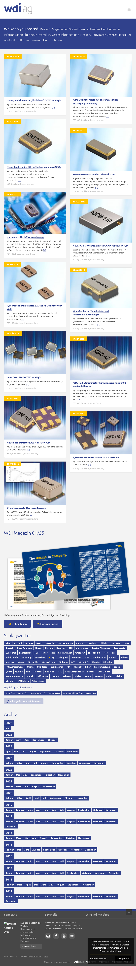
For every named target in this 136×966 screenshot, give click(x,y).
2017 (9, 832)
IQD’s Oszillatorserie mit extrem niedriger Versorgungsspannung (95, 101)
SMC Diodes (104, 671)
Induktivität (12, 657)
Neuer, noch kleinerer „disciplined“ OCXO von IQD (34, 100)
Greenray (80, 652)
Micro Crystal (48, 662)
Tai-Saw (67, 676)
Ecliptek (60, 647)
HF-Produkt (94, 652)
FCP (8, 111)
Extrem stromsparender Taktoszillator (94, 174)
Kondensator (99, 657)
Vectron (98, 676)
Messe (21, 662)
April (18, 739)
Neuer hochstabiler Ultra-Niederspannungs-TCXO (34, 167)
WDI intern (23, 681)
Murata (96, 662)
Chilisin (103, 643)
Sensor (90, 671)
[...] (53, 107)
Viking (119, 676)
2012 (9, 891)
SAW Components (74, 671)
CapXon (80, 643)
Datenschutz (36, 956)
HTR (106, 652)
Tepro (88, 676)
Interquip (27, 657)
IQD (12, 111)
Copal (127, 643)
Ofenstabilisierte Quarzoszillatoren (26, 507)
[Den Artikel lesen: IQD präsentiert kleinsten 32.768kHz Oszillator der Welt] (35, 282)
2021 (9, 781)
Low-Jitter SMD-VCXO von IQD (23, 377)
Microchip (33, 662)
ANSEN (29, 643)
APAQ (39, 643)
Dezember (99, 763)
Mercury (10, 662)
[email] (48, 936)
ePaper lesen (30, 946)
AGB (46, 956)
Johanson (76, 657)
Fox (53, 652)
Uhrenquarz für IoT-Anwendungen (25, 236)
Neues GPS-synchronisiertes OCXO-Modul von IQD (100, 245)
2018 (9, 816)
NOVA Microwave (15, 666)
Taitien (77, 676)
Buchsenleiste (65, 643)
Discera (49, 647)
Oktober (52, 739)
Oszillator (19, 111)
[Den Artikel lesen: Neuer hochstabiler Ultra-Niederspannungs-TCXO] (35, 141)
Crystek (10, 647)
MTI (73, 662)
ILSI (113, 652)
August (32, 751)
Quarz (32, 253)
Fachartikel (25, 652)
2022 (9, 769)
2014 (9, 868)
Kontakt (113, 657)
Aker (8, 643)
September (38, 739)
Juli (23, 751)
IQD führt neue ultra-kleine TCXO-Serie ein (96, 457)
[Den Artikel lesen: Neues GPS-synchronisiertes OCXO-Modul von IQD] (101, 221)
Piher (88, 666)
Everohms (11, 652)
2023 (9, 758)
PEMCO (20, 453)
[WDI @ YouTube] (64, 936)
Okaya (30, 666)
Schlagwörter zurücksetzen (25, 701)
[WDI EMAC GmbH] (79, 962)
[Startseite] (18, 8)
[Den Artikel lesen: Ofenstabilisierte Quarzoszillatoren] (35, 483)
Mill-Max (63, 662)
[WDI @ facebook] (56, 936)
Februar (10, 763)
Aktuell (18, 643)
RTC (60, 671)
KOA (87, 657)
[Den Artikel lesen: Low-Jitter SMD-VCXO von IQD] (35, 352)
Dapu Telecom (24, 647)
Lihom (124, 657)
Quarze (19, 671)
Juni (27, 739)
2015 (9, 856)
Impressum (25, 956)
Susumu (55, 676)
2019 (9, 804)
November (72, 751)
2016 (9, 844)
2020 (9, 793)
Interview (40, 657)
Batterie (50, 643)
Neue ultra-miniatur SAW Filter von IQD (28, 442)
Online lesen (19, 624)
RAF (28, 671)
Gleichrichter (65, 652)
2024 (9, 746)
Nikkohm (107, 662)
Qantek (117, 666)
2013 (9, 879)
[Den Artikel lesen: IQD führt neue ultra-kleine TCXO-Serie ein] (101, 432)
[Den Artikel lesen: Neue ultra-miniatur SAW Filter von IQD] (35, 418)
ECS (71, 647)
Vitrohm (10, 681)
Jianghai (63, 657)
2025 (9, 734)
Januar (9, 739)
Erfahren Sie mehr (98, 958)
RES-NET (49, 671)
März (19, 763)
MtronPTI (84, 662)
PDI (68, 666)
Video (109, 676)
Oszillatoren (57, 666)
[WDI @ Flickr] (72, 936)
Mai (7, 728)
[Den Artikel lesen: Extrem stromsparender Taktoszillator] (101, 149)
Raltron (38, 671)
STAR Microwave (14, 676)
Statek (30, 676)
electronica (82, 647)
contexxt (115, 643)
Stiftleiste (42, 676)
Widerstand (38, 681)
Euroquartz (119, 647)
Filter (9, 453)
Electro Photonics (101, 647)
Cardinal (92, 643)
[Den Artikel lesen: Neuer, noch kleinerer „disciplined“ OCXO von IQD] (35, 75)
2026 (9, 723)
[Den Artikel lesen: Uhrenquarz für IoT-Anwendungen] (35, 213)
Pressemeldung (31, 111)
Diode (38, 647)
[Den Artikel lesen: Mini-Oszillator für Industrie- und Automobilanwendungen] (101, 288)
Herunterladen (49, 624)
